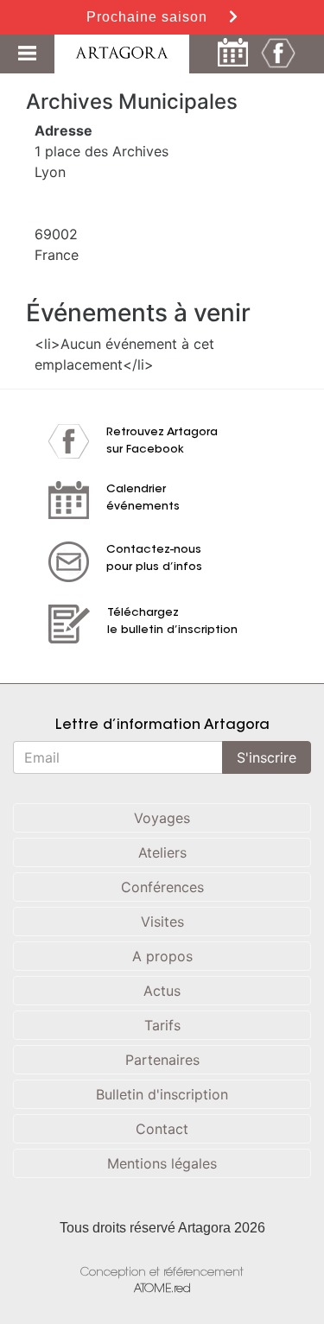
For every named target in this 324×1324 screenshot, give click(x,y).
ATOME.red (162, 1289)
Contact (162, 1128)
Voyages (162, 818)
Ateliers (162, 852)
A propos (162, 956)
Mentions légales (162, 1163)
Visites (162, 921)
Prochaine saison (149, 17)
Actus (162, 990)
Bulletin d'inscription (162, 1094)
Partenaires (162, 1059)
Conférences (162, 887)
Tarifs (162, 1025)
